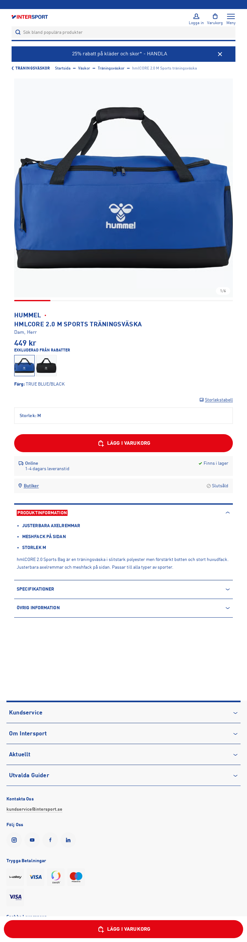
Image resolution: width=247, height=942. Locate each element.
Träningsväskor (32, 68)
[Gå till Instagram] (15, 840)
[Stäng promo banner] (220, 54)
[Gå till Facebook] (51, 840)
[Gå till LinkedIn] (69, 840)
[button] (123, 188)
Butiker (31, 485)
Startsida (62, 68)
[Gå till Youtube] (33, 840)
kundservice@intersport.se (34, 809)
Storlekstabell (219, 399)
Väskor (84, 68)
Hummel (27, 315)
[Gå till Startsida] (30, 17)
